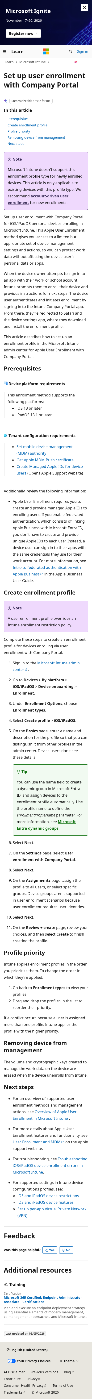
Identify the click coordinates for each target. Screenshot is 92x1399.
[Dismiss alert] (84, 7)
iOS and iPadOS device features (45, 1202)
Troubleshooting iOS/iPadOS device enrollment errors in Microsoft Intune (50, 1165)
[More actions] (84, 62)
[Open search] (70, 51)
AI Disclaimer (14, 1372)
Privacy (32, 1379)
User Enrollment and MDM (37, 1142)
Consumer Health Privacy (23, 1385)
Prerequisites (18, 119)
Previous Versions (44, 1372)
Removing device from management (36, 137)
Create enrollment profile (27, 125)
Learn (9, 62)
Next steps (16, 143)
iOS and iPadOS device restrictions (48, 1195)
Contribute (12, 1379)
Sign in (82, 51)
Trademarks (13, 1392)
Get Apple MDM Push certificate (45, 459)
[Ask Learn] (76, 62)
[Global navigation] (4, 51)
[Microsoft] (46, 51)
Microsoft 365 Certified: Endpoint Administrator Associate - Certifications (43, 1299)
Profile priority (19, 131)
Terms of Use (63, 1385)
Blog (67, 1372)
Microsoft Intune (32, 62)
